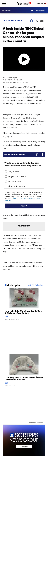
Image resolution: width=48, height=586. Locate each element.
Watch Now (41, 3)
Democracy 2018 (12, 20)
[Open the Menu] (4, 3)
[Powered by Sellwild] (40, 422)
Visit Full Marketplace (35, 285)
